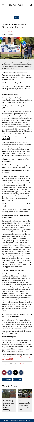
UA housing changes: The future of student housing (8, 405)
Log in (28, 420)
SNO (25, 420)
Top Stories (7, 379)
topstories (17, 379)
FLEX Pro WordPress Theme (15, 420)
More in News (9, 386)
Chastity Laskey (7, 31)
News (17, 18)
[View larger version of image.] (17, 48)
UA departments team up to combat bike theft (24, 405)
